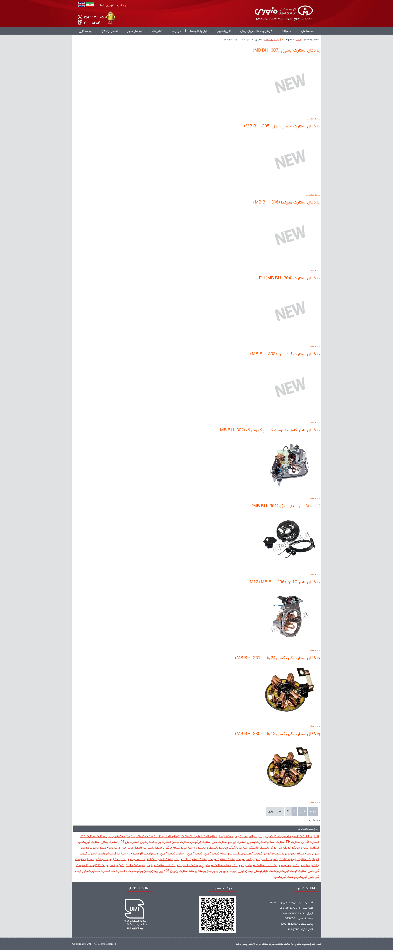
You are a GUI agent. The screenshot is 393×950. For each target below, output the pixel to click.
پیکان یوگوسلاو (141, 870)
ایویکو (295, 847)
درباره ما (176, 31)
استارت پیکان (109, 841)
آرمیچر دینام (261, 836)
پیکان (154, 870)
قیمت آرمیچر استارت (188, 853)
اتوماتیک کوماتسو (144, 836)
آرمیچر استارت (279, 836)
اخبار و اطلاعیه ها (199, 31)
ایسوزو (304, 847)
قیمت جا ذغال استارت (96, 859)
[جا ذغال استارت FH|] (289, 341)
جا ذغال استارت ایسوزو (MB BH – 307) (286, 50)
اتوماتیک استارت (203, 836)
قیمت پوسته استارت (226, 865)
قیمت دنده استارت (267, 865)
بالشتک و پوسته (207, 847)
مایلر (265, 870)
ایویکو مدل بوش (280, 847)
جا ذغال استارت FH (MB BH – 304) (289, 277)
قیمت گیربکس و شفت (282, 870)
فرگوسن (268, 853)
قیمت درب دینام (291, 865)
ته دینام (177, 847)
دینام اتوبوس (295, 853)
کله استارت (107, 870)
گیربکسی (280, 876)
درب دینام (113, 847)
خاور (123, 847)
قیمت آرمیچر (210, 853)
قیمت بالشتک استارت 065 (165, 859)
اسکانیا (314, 847)
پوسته (201, 870)
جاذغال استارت (153, 847)
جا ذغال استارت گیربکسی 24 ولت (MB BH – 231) (277, 657)
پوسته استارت (187, 870)
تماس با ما (156, 31)
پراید (218, 870)
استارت (100, 836)
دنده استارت (97, 847)
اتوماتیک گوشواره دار (119, 836)
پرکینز (210, 870)
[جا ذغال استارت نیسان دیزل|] (289, 189)
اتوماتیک (219, 836)
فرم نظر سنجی (134, 31)
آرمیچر (293, 836)
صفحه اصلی (307, 31)
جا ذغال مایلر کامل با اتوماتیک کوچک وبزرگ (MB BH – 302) (269, 429)
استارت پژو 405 (128, 841)
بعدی (279, 811)
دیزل (315, 853)
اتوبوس (247, 836)
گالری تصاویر (224, 31)
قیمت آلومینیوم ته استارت (133, 853)
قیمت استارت (283, 859)
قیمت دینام (247, 865)
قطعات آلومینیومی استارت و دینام (240, 853)
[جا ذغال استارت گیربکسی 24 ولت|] (289, 721)
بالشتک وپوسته (228, 847)
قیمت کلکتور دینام (96, 865)
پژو (176, 870)
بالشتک (264, 847)
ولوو (225, 870)
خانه (298, 39)
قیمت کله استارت (189, 865)
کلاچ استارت (123, 870)
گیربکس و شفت (272, 39)
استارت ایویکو (236, 841)
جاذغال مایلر (134, 847)
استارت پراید (162, 841)
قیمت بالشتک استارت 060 (199, 859)
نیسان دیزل (245, 870)
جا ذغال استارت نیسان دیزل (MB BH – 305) (282, 125)
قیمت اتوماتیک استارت (101, 853)
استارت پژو (146, 841)
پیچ (160, 870)
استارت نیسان (180, 841)
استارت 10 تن (309, 841)
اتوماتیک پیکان (166, 836)
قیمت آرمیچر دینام (163, 853)
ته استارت (190, 847)
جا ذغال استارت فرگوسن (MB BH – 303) (285, 353)
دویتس (84, 847)
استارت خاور (219, 841)
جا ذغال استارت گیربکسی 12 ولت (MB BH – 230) (277, 733)
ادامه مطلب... (313, 118)
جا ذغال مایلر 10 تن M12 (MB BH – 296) (285, 581)
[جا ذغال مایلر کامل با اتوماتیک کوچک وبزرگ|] (289, 493)
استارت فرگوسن (200, 841)
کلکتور (95, 870)
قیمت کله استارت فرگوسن (160, 865)
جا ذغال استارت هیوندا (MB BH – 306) (286, 202)
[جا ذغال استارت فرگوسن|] (289, 417)
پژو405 (168, 870)
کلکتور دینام (83, 870)
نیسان (257, 870)
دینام (308, 853)
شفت (277, 853)
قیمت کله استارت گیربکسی (125, 865)
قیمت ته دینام (138, 859)
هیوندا (232, 870)
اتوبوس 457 (233, 836)
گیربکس (313, 876)
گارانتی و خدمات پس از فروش (256, 31)
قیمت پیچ (207, 865)
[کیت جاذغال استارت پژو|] (289, 569)
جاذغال (167, 847)
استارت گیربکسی (89, 841)
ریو (283, 853)
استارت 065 (87, 836)
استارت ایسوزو (256, 841)
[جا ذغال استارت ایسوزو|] (289, 113)
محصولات (287, 31)
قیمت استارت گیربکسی (259, 859)
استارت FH (292, 841)
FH (308, 836)
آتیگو (301, 836)
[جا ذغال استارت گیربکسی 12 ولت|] (289, 797)
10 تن (315, 836)
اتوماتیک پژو (184, 836)
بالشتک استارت (248, 847)
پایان (270, 811)
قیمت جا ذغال (120, 859)
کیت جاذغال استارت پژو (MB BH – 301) (286, 505)
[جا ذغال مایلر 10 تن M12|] (289, 645)
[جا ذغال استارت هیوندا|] (289, 265)
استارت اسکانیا (275, 841)
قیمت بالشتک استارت (230, 859)
